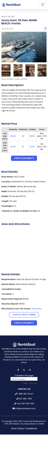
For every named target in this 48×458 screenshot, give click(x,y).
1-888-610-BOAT (25, 391)
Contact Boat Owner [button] (24, 313)
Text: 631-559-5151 (25, 401)
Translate (32, 380)
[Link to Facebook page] (18, 367)
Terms (13, 426)
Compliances (31, 426)
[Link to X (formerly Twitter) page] (24, 367)
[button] (45, 28)
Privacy (21, 426)
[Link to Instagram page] (30, 367)
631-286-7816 (25, 396)
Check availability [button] (24, 158)
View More (37, 307)
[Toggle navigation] (42, 4)
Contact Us (24, 386)
